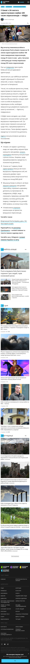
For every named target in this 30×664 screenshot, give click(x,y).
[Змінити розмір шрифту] (28, 23)
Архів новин (19, 626)
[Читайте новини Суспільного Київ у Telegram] (8, 644)
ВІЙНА (3, 6)
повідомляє (10, 67)
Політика (3, 611)
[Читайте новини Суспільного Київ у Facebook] (2, 644)
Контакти (4, 626)
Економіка (4, 593)
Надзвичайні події (21, 596)
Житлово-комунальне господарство (7, 601)
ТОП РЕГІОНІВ (8, 6)
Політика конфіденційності (6, 634)
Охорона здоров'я (21, 598)
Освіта (18, 593)
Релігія (18, 611)
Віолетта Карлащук (9, 19)
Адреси (3, 136)
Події (2, 588)
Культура (18, 590)
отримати (16, 208)
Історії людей (20, 609)
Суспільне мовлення (7, 629)
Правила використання (20, 630)
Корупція (18, 588)
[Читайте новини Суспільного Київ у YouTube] (5, 644)
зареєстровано (8, 169)
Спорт (2, 616)
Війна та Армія (20, 616)
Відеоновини (5, 619)
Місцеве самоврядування (21, 605)
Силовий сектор (6, 609)
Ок (15, 660)
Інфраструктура (20, 601)
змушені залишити (9, 186)
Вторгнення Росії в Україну (19, 6)
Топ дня (18, 619)
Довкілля (3, 598)
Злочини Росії (5, 614)
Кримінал (4, 590)
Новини (3, 579)
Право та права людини (5, 605)
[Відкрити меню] (28, 2)
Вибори (3, 596)
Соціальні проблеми (22, 614)
